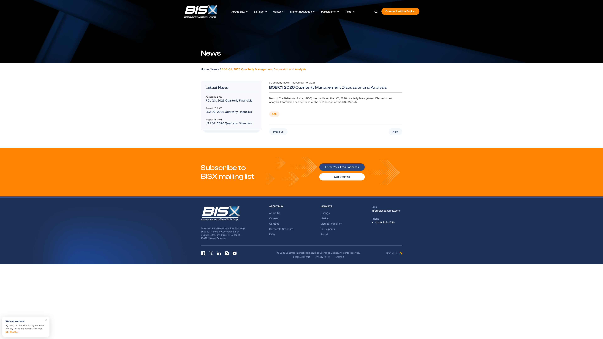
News (215, 69)
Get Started (342, 176)
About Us (274, 213)
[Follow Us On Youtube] (234, 253)
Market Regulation (301, 11)
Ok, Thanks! (11, 332)
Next (395, 131)
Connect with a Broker (400, 11)
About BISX (238, 11)
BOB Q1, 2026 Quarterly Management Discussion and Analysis (264, 69)
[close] (46, 320)
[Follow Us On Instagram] (226, 253)
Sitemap (339, 256)
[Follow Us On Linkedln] (219, 253)
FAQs (272, 234)
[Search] (376, 11)
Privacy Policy (322, 256)
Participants (328, 11)
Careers (273, 218)
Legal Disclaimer (301, 256)
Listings (259, 11)
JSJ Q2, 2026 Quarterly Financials (229, 111)
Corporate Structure (281, 229)
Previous (278, 131)
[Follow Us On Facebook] (203, 253)
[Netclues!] (400, 252)
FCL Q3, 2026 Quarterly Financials (229, 100)
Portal (348, 11)
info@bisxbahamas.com (386, 210)
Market (277, 11)
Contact (274, 223)
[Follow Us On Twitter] (211, 253)
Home (205, 69)
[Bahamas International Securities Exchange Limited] (201, 11)
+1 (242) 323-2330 (383, 222)
